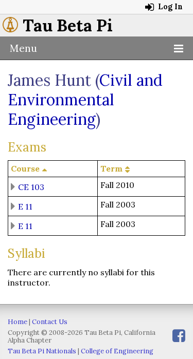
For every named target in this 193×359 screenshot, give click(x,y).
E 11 (25, 206)
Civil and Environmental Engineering (85, 99)
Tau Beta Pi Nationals (42, 351)
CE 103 (31, 186)
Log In (169, 6)
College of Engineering (117, 351)
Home (17, 321)
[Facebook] (178, 335)
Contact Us (49, 321)
